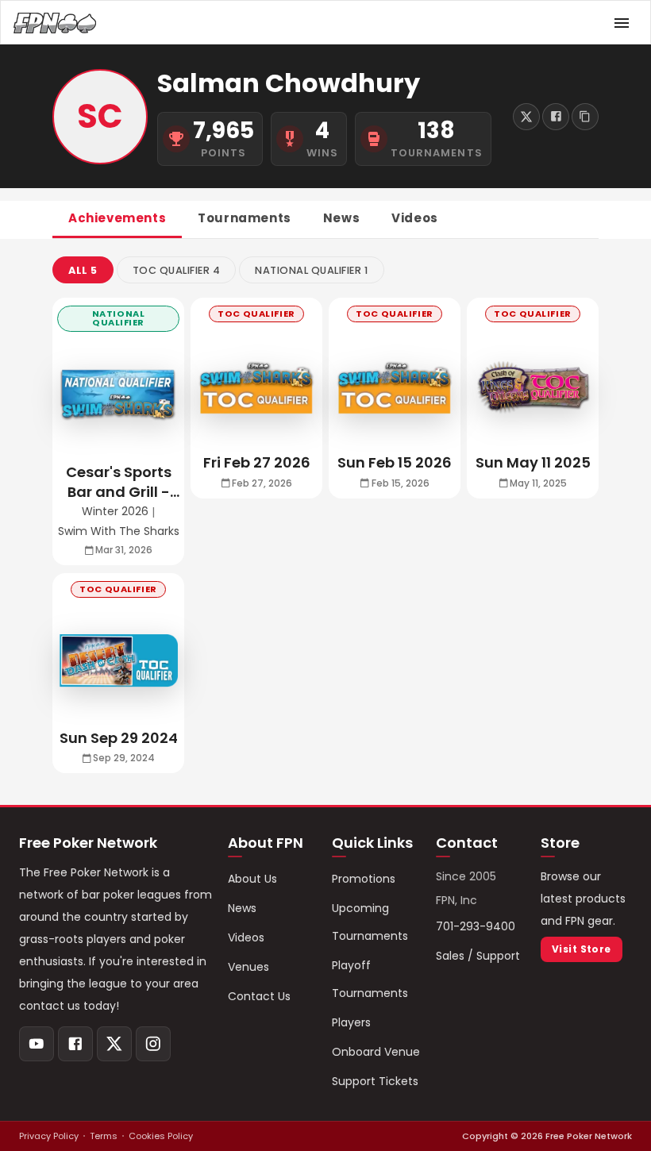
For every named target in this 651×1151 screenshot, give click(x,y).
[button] (83, 269)
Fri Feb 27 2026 (256, 462)
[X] (114, 1043)
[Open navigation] (622, 23)
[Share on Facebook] (555, 116)
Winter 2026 (115, 511)
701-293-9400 (475, 926)
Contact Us (259, 996)
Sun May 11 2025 (533, 462)
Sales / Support (478, 956)
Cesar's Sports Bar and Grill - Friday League (118, 482)
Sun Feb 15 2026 (394, 462)
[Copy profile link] (585, 116)
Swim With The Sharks (118, 531)
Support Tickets (375, 1081)
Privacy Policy (49, 1136)
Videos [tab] (414, 218)
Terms (103, 1136)
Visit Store (581, 949)
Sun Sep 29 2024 (119, 738)
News (242, 908)
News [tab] (341, 218)
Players (351, 1022)
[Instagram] (153, 1043)
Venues (248, 967)
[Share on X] (526, 116)
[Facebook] (75, 1043)
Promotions (363, 879)
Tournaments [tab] (244, 218)
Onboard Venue (376, 1052)
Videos (246, 937)
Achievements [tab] (117, 218)
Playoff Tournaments (370, 979)
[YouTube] (36, 1043)
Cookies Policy (161, 1136)
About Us (252, 879)
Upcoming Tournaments (370, 922)
